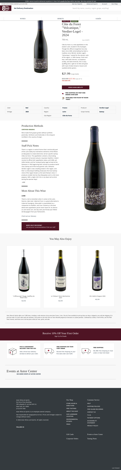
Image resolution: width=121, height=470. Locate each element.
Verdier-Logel (104, 108)
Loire (64, 112)
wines (23, 19)
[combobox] (91, 8)
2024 (27, 112)
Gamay (101, 112)
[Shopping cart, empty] (117, 8)
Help (89, 403)
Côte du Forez (67, 115)
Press (68, 424)
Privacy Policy (92, 426)
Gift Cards (70, 434)
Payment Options (93, 418)
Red (27, 108)
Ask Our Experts (77, 4)
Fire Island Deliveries (95, 409)
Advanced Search (92, 4)
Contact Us (91, 412)
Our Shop (115, 4)
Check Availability (75, 87)
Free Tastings (71, 408)
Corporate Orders (72, 439)
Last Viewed (115, 468)
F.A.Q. (89, 415)
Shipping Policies (93, 406)
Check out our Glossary (29, 216)
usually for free (65, 1)
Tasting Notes (92, 439)
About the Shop (72, 411)
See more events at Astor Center (29, 374)
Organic (75, 21)
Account (104, 4)
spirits (60, 19)
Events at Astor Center (95, 434)
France (64, 108)
